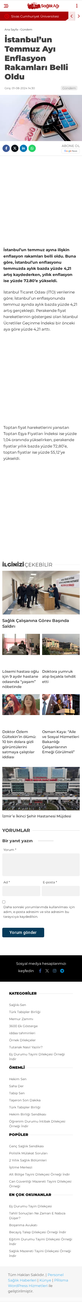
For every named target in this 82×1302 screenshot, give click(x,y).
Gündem (69, 88)
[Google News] (71, 151)
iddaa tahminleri (22, 1033)
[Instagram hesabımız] (54, 970)
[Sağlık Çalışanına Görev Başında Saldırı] (41, 592)
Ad (6, 882)
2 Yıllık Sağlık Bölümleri (28, 1160)
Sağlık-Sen (17, 1005)
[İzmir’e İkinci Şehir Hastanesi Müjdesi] (41, 788)
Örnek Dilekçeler (22, 1040)
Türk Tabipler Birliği (25, 1012)
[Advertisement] (41, 201)
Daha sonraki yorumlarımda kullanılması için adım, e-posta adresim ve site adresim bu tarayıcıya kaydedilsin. (39, 912)
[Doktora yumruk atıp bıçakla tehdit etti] (61, 650)
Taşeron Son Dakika (25, 1100)
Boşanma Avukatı (23, 1225)
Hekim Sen (17, 1079)
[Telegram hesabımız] (62, 970)
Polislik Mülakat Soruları (28, 1153)
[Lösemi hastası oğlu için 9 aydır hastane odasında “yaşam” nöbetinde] (21, 650)
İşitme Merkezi (20, 1167)
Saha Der (16, 1086)
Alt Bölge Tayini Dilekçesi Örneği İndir (39, 1174)
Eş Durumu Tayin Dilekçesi (30, 1206)
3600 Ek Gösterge (23, 1026)
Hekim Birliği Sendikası (27, 1114)
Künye (45, 1280)
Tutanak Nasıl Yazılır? (26, 1047)
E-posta (50, 882)
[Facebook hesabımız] (40, 970)
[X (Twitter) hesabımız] (47, 970)
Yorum (9, 850)
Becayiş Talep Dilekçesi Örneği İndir (37, 1232)
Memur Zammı (21, 1019)
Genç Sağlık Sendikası (26, 1146)
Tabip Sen (17, 1093)
